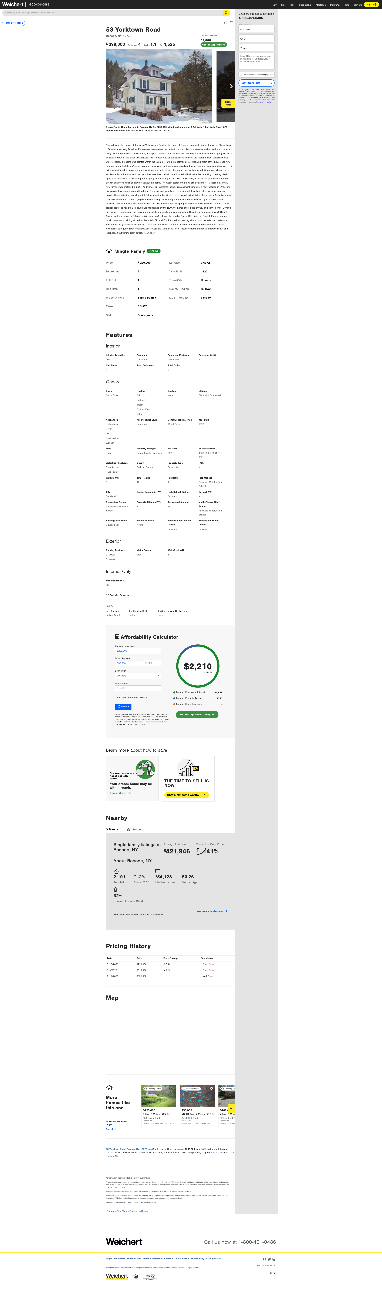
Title (347, 4)
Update (125, 706)
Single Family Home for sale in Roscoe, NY (129, 127)
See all (110, 1129)
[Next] (231, 1108)
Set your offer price (125, 646)
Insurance (335, 4)
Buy (275, 4)
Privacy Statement (152, 1258)
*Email (242, 39)
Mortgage (321, 4)
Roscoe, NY (112, 1156)
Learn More (120, 793)
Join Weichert (181, 1258)
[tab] (112, 830)
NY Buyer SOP (213, 1258)
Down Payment (122, 658)
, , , (126, 1149)
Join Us (358, 4)
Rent (291, 4)
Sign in (370, 4)
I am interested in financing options (257, 75)
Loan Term (120, 670)
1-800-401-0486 (38, 4)
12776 (219, 1152)
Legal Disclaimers (115, 1258)
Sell (283, 4)
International (305, 4)
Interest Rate (121, 683)
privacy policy (266, 102)
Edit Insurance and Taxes (131, 697)
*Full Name (245, 29)
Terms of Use (134, 1258)
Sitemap (168, 1258)
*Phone (243, 48)
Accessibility (197, 1258)
